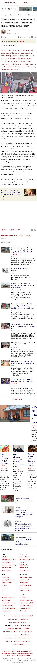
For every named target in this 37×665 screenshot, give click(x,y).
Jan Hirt (22, 562)
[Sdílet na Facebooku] (32, 230)
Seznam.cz (26, 2)
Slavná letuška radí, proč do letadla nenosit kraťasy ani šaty (23, 344)
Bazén (16, 625)
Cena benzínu (24, 619)
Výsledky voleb (6, 562)
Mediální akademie (8, 653)
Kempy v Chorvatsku (8, 597)
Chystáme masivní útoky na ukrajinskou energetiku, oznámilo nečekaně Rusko (22, 285)
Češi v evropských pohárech (17, 622)
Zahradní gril (23, 631)
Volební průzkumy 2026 (9, 559)
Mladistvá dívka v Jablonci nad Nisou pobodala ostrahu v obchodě (23, 362)
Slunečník (18, 628)
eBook (21, 37)
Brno (15, 235)
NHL (3, 590)
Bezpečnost (4, 199)
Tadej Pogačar (24, 565)
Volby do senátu (6, 567)
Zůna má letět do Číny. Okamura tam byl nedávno (31, 460)
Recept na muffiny (25, 580)
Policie (21, 235)
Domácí (13, 310)
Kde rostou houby (12, 619)
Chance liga (5, 577)
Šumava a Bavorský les (9, 603)
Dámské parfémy (20, 638)
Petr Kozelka (9, 31)
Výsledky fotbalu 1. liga (8, 580)
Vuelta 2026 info (24, 557)
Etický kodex (19, 653)
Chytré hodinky (26, 641)
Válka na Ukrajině (16, 290)
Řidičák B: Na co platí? (26, 605)
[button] (18, 82)
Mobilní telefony (25, 635)
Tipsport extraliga (7, 582)
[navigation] (2, 2)
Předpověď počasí (27, 616)
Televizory (17, 641)
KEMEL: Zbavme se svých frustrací (20, 269)
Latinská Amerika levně (8, 608)
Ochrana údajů (28, 653)
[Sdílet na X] (35, 230)
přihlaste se (23, 41)
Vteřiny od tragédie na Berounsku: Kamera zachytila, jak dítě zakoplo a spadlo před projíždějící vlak (23, 249)
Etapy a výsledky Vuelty (27, 559)
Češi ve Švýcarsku (7, 605)
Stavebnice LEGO (8, 638)
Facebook (6, 651)
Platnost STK (23, 611)
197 (35, 37)
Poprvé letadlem (6, 600)
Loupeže (27, 235)
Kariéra (25, 651)
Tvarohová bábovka (25, 585)
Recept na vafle (24, 588)
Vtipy (12, 273)
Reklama (19, 651)
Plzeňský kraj (15, 330)
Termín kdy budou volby (9, 565)
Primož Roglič (24, 567)
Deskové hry (9, 641)
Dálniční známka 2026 (26, 600)
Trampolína (10, 628)
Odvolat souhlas (10, 655)
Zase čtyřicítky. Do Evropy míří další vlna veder (4, 458)
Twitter (13, 651)
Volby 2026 (5, 557)
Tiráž (30, 651)
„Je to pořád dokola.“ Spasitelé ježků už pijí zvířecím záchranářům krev (23, 326)
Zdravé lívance (24, 582)
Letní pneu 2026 (24, 597)
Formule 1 (5, 588)
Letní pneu (30, 638)
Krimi (12, 256)
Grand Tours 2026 (25, 570)
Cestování (14, 347)
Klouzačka (26, 628)
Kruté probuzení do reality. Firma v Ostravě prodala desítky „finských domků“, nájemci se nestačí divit (23, 305)
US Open (4, 585)
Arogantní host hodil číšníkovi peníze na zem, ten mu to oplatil (22, 380)
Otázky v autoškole (25, 608)
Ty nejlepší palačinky (26, 577)
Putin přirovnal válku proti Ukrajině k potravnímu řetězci (18, 460)
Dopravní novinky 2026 (26, 603)
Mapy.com (17, 616)
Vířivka (30, 631)
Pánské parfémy (18, 644)
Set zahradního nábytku (10, 631)
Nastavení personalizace (24, 655)
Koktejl (13, 386)
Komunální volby (6, 570)
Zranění (3, 238)
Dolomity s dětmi (6, 611)
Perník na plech (24, 590)
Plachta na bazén (25, 625)
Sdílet (28, 37)
